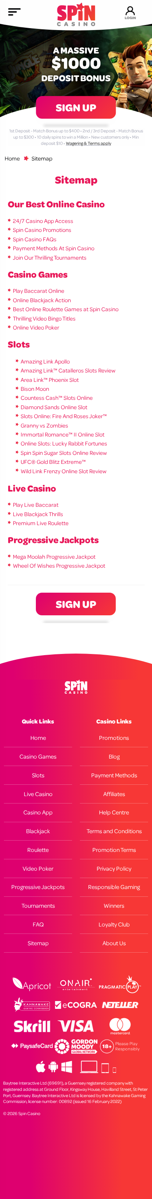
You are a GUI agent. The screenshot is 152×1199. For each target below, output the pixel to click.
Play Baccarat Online (38, 291)
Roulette (38, 850)
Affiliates (114, 794)
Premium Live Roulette (41, 523)
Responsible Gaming (114, 887)
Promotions (114, 738)
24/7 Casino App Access (43, 221)
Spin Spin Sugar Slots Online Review (64, 453)
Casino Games (37, 274)
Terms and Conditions (114, 831)
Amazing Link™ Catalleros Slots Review (68, 370)
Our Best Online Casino (56, 204)
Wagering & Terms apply (88, 143)
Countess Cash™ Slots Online (57, 398)
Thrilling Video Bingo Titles (44, 318)
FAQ (38, 924)
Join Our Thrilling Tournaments (50, 257)
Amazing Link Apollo (45, 361)
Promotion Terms (114, 850)
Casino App (38, 812)
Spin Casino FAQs (35, 239)
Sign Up (76, 107)
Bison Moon (35, 389)
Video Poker (38, 868)
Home (12, 158)
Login (130, 17)
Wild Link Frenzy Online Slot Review (63, 471)
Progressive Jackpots (53, 539)
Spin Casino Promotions (42, 230)
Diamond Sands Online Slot (54, 407)
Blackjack (38, 831)
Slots (19, 344)
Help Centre (114, 812)
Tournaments (38, 905)
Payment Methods (114, 775)
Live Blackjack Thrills (38, 514)
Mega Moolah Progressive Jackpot (54, 556)
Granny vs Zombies (44, 425)
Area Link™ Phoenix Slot (50, 380)
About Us (114, 943)
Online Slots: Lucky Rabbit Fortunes (64, 443)
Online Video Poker (36, 327)
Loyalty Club (114, 924)
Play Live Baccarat (35, 505)
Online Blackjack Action (42, 300)
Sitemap (38, 943)
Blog (114, 756)
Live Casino (32, 488)
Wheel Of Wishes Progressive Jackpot (59, 565)
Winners (114, 905)
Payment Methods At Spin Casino (53, 248)
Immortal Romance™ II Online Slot (62, 434)
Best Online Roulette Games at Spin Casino (65, 309)
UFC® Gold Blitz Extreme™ (53, 462)
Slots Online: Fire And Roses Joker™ (64, 416)
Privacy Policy (114, 868)
